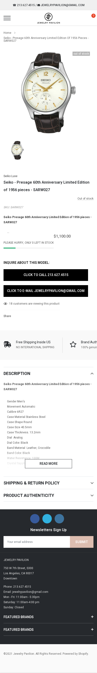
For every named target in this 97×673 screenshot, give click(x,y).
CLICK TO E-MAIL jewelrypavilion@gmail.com (46, 290)
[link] (17, 150)
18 (10, 304)
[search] (19, 18)
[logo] (48, 18)
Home (7, 33)
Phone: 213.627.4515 (17, 587)
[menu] (7, 18)
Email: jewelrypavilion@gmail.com (26, 592)
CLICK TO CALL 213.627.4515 (46, 274)
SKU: (7, 207)
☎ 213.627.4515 (24, 5)
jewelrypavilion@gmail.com (62, 5)
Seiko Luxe (10, 176)
